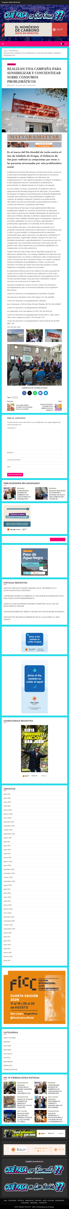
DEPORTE (7, 1042)
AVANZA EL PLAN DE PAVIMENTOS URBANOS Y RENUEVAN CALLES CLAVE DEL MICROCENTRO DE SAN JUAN (25, 1105)
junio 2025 (7, 846)
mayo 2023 (7, 945)
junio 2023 (7, 941)
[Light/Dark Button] (62, 44)
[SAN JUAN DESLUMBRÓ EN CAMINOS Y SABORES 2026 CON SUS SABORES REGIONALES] (40, 1102)
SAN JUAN (14, 397)
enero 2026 (7, 818)
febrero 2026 (8, 814)
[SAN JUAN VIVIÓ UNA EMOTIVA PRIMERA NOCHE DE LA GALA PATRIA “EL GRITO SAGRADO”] (10, 1116)
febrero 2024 (8, 909)
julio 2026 (7, 794)
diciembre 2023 (9, 917)
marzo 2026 (8, 810)
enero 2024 (7, 913)
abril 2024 (7, 901)
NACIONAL (7, 1050)
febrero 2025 (8, 861)
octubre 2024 (8, 877)
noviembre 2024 (9, 873)
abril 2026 (7, 806)
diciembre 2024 (9, 869)
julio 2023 (7, 937)
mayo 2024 (7, 897)
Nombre (10, 453)
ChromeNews (41, 1207)
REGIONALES (11, 64)
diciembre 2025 (9, 822)
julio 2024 (7, 889)
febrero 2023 (8, 957)
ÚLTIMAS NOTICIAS (10, 1070)
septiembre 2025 (9, 834)
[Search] (66, 44)
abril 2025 (7, 854)
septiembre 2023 (9, 929)
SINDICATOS (8, 1066)
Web (8, 467)
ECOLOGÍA (7, 1046)
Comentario (11, 428)
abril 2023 (7, 949)
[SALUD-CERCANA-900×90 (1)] (34, 147)
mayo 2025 (7, 850)
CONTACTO (43, 1203)
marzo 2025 (8, 857)
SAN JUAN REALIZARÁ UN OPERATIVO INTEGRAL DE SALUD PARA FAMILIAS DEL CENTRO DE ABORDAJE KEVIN (57, 496)
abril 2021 (7, 961)
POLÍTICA (7, 1058)
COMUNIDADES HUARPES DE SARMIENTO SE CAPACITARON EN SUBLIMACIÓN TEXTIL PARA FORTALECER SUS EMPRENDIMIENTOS (24, 498)
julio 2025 (7, 842)
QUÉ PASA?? (12, 85)
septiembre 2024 (9, 881)
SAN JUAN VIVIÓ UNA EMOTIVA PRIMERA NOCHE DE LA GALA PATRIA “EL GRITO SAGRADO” (24, 1119)
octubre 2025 (8, 830)
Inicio (5, 1200)
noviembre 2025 (9, 826)
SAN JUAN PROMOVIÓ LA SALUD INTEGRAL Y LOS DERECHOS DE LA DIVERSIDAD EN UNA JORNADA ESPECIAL (55, 1120)
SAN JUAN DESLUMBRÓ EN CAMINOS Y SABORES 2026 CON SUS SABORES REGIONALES (34, 612)
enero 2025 (7, 865)
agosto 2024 (8, 885)
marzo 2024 (8, 905)
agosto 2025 (8, 838)
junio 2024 (7, 893)
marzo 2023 (8, 953)
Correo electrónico (14, 460)
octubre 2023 (8, 925)
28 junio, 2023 (21, 85)
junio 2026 (7, 798)
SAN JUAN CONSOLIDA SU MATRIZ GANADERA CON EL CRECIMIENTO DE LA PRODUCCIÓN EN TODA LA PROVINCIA (24, 1092)
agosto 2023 (8, 933)
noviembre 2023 (9, 921)
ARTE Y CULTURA (10, 1038)
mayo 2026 (7, 802)
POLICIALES (8, 1054)
